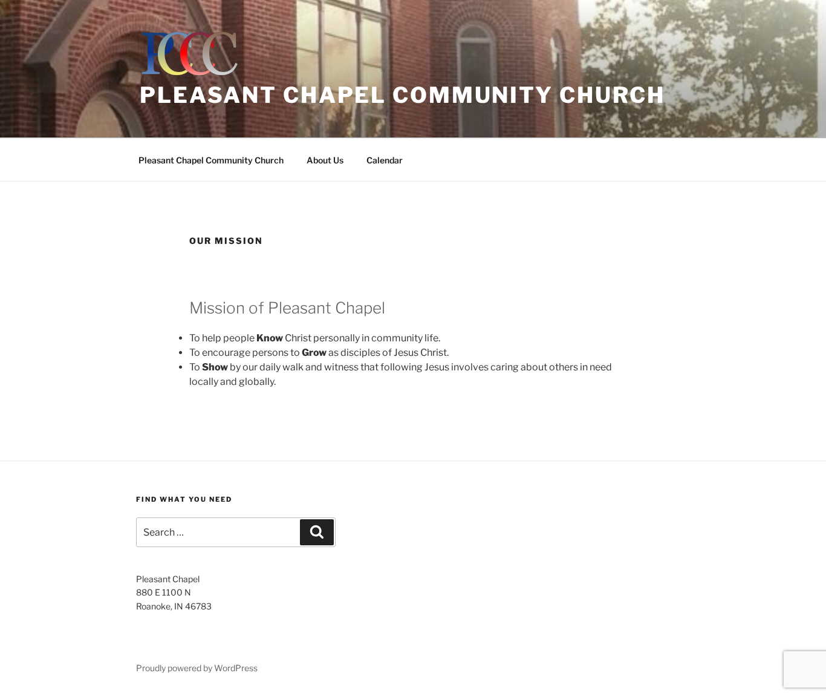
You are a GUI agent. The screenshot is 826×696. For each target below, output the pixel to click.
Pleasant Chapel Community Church (402, 95)
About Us (325, 160)
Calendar (384, 160)
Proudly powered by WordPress (197, 668)
